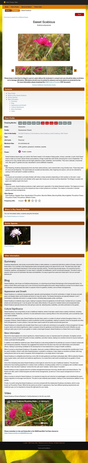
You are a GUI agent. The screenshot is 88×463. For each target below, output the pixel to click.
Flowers (15, 10)
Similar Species (12, 97)
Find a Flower (15, 7)
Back (79, 14)
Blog (12, 103)
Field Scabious (35, 133)
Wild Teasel (64, 133)
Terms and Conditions (44, 448)
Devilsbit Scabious (24, 133)
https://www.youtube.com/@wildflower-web (18, 433)
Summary (14, 101)
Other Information (13, 99)
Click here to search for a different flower (16, 17)
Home (6, 7)
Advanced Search (26, 7)
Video (13, 111)
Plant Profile (11, 93)
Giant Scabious (45, 133)
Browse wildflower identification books (44, 85)
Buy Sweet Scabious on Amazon (14, 216)
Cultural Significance (17, 107)
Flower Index (38, 7)
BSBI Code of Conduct (52, 82)
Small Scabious (55, 133)
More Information (16, 109)
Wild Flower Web (12, 2)
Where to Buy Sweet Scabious (17, 95)
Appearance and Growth (18, 105)
